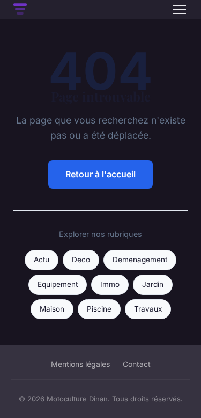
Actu (41, 259)
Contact (137, 364)
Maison (52, 309)
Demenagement (140, 259)
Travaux (148, 309)
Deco (81, 259)
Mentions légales (80, 364)
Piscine (99, 309)
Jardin (152, 284)
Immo (110, 284)
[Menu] (179, 9)
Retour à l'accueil (100, 174)
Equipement (58, 284)
